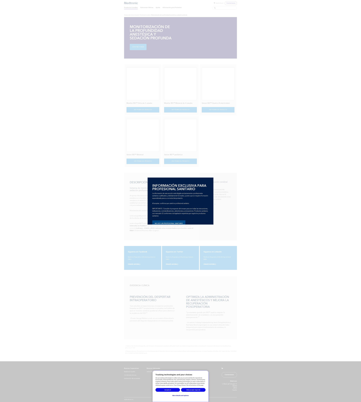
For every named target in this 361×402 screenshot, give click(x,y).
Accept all (168, 390)
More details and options (180, 395)
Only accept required (193, 390)
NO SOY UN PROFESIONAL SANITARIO (169, 223)
